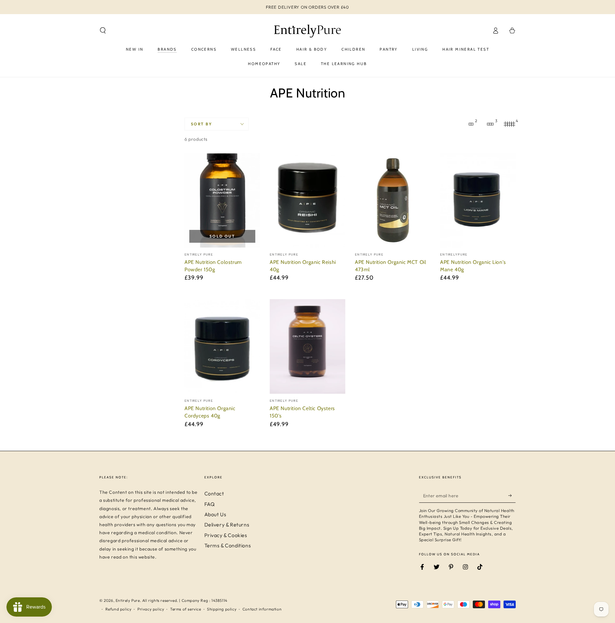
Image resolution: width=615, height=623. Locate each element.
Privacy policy (150, 609)
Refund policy (118, 609)
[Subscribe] (512, 495)
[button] (102, 30)
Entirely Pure (128, 600)
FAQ (209, 504)
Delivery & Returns (227, 524)
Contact (214, 493)
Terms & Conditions (227, 545)
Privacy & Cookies (225, 535)
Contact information (262, 609)
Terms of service (185, 609)
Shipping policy (221, 609)
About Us (215, 514)
